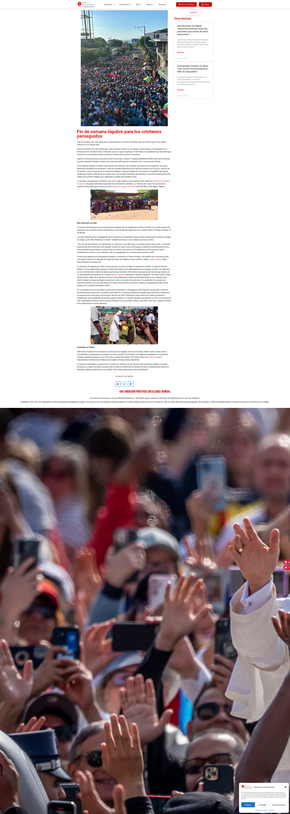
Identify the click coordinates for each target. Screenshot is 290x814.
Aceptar (248, 805)
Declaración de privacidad (261, 810)
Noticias (162, 4)
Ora (137, 4)
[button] (285, 787)
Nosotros (108, 4)
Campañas (124, 4)
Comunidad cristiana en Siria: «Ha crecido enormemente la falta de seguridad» (192, 69)
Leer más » (181, 52)
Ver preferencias (278, 805)
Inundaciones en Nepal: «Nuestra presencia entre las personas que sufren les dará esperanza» (192, 30)
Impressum (271, 810)
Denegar (262, 805)
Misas (149, 4)
